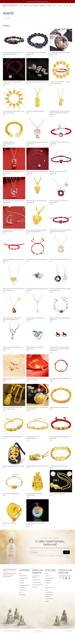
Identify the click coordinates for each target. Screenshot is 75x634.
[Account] (67, 5)
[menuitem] (54, 5)
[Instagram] (63, 578)
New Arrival (48, 575)
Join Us (66, 552)
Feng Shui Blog (48, 592)
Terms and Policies (68, 631)
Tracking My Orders (23, 578)
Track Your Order (49, 598)
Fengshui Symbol (36, 580)
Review (46, 590)
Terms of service (22, 590)
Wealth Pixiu (35, 587)
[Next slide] (23, 40)
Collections (47, 583)
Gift (46, 585)
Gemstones (47, 580)
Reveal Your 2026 (23, 575)
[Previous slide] (5, 40)
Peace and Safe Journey (37, 584)
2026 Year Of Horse (49, 587)
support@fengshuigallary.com (65, 576)
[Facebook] (60, 578)
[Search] (64, 5)
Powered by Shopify (16, 631)
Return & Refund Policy (24, 585)
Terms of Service (60, 555)
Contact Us (21, 583)
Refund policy (22, 594)
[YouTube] (66, 578)
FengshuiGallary (9, 631)
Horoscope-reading (36, 582)
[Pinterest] (69, 578)
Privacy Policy (52, 555)
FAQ (20, 573)
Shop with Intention (49, 578)
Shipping (21, 580)
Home (20, 592)
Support (47, 601)
